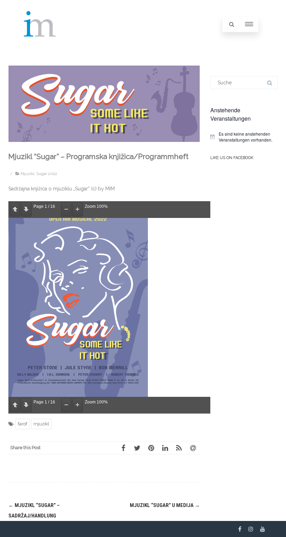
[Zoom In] (77, 210)
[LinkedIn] (165, 448)
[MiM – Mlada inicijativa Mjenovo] (40, 46)
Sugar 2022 (46, 173)
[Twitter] (137, 448)
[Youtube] (263, 529)
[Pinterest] (151, 448)
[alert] (244, 137)
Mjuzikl (27, 173)
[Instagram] (251, 529)
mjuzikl (41, 423)
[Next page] (26, 210)
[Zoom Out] (66, 210)
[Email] (193, 448)
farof (22, 423)
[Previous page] (15, 210)
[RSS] (179, 448)
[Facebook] (123, 448)
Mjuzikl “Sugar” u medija (165, 505)
